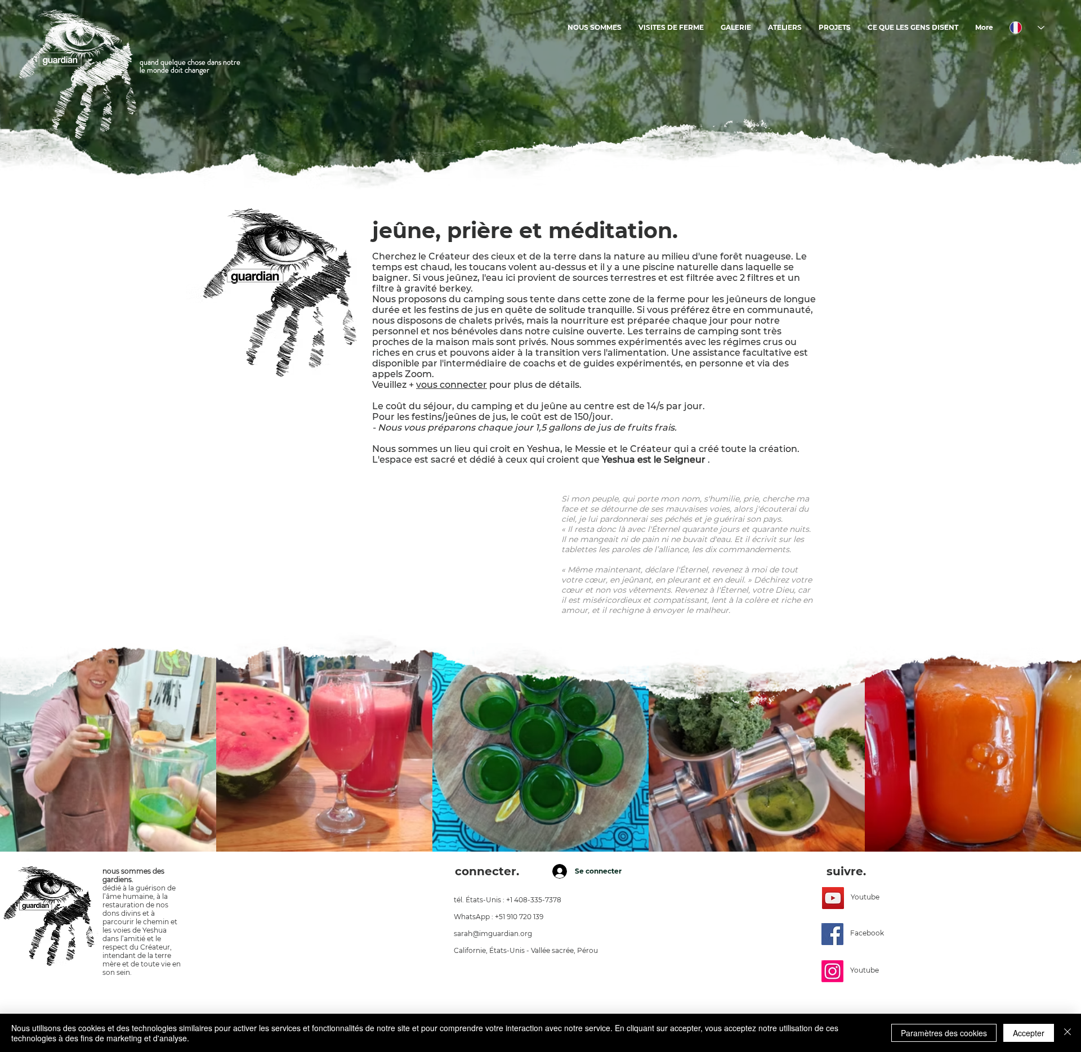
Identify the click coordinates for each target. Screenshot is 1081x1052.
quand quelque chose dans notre (190, 62)
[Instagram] (832, 971)
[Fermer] (1067, 1033)
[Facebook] (832, 934)
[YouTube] (833, 898)
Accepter (1028, 1032)
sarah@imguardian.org (493, 933)
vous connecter (451, 384)
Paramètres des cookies (944, 1032)
